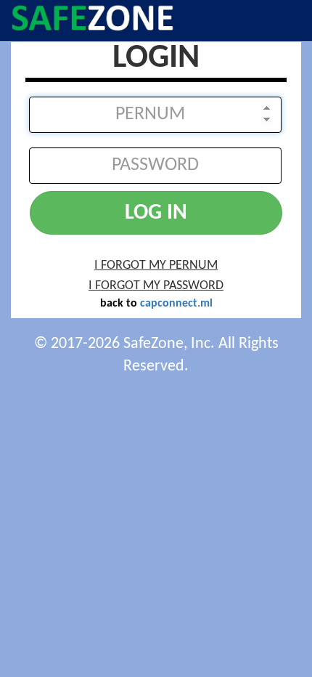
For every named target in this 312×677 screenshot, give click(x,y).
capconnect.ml (176, 303)
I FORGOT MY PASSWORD (156, 286)
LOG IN (156, 213)
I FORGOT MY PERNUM (156, 265)
